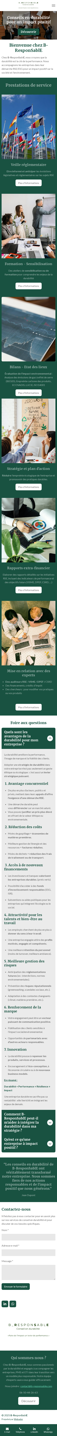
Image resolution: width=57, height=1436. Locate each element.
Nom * (5, 1229)
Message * (7, 1260)
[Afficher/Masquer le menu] (53, 5)
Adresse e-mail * (10, 1245)
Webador (18, 1419)
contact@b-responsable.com (36, 1386)
